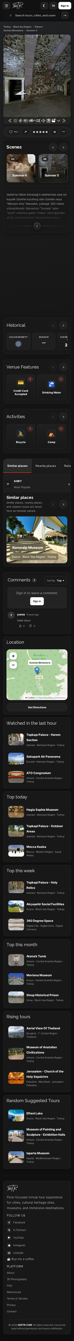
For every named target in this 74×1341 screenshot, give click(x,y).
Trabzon (38, 27)
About (10, 1272)
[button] (37, 671)
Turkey (7, 27)
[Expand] (54, 132)
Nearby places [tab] (46, 465)
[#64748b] (18, 344)
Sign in (37, 601)
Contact (12, 1311)
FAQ (9, 1285)
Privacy (11, 1304)
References (14, 1292)
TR (53, 5)
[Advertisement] (37, 273)
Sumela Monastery (13, 30)
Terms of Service (17, 1298)
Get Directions (37, 707)
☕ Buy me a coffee (20, 1259)
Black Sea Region (22, 27)
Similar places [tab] (17, 465)
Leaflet (31, 697)
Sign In (65, 5)
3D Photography (17, 1279)
